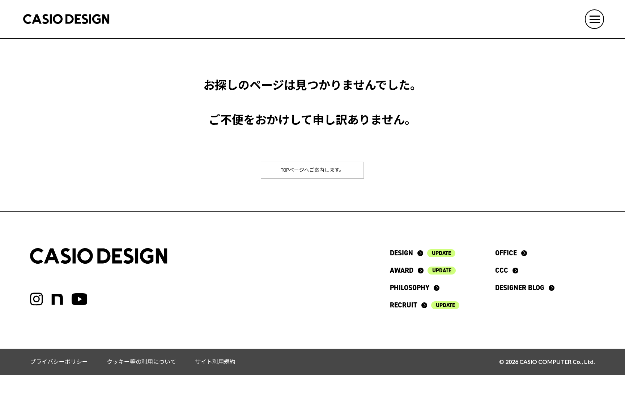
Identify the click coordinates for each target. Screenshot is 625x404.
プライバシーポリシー (59, 361)
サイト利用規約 (215, 361)
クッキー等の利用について (141, 361)
